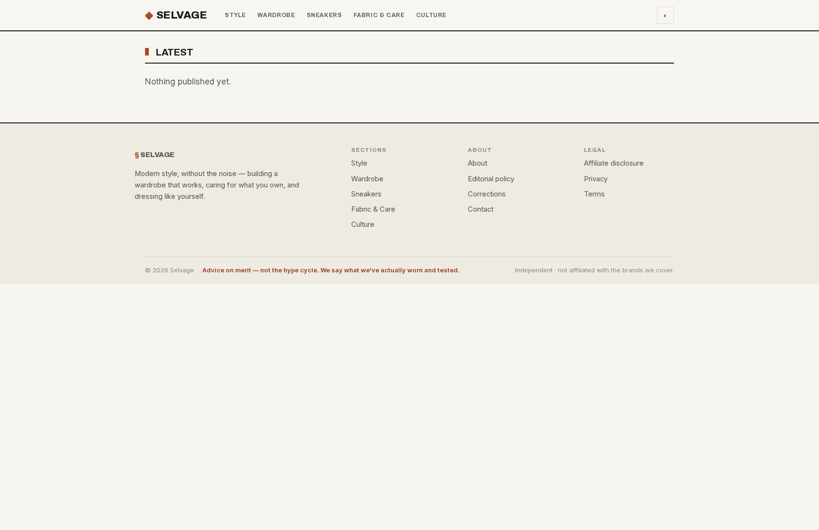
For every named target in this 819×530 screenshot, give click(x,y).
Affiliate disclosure (614, 163)
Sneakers (324, 15)
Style (235, 15)
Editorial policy (491, 179)
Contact (480, 209)
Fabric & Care (379, 15)
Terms (594, 194)
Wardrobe (276, 15)
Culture (431, 15)
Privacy (596, 179)
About (477, 163)
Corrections (487, 194)
